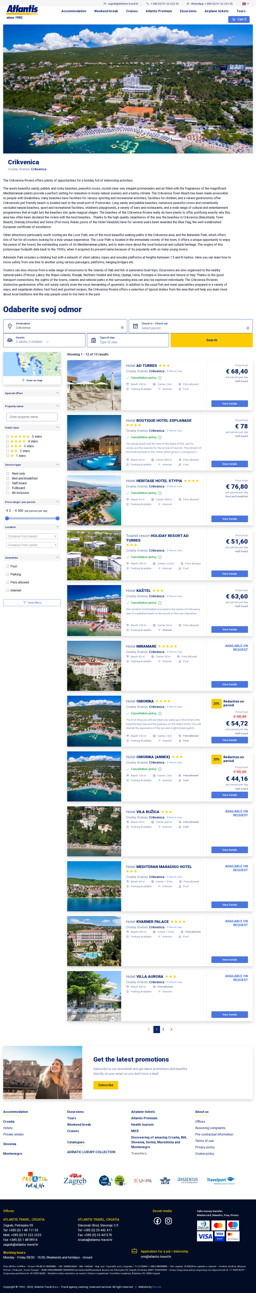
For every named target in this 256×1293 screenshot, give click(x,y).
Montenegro (12, 1154)
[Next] (171, 1029)
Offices (200, 1121)
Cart (241, 19)
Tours (241, 11)
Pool (13, 566)
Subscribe (105, 1085)
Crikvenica (23, 328)
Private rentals (13, 1134)
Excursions (188, 11)
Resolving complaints (210, 1128)
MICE (135, 1131)
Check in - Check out (155, 323)
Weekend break (106, 11)
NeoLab (156, 1286)
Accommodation (73, 11)
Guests (20, 337)
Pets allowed (19, 582)
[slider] (7, 518)
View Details (229, 403)
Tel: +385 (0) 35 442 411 (95, 1230)
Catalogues (76, 1142)
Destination (23, 323)
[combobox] (134, 342)
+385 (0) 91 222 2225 (26, 1235)
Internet (15, 590)
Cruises (132, 11)
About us (202, 1112)
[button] (245, 4)
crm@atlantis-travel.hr (156, 1257)
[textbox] (134, 342)
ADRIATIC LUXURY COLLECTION (91, 1152)
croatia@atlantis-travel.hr (95, 1240)
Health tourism (142, 1124)
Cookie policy (204, 1154)
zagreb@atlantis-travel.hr (20, 1245)
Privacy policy (205, 1147)
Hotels (8, 1128)
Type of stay (107, 337)
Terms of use (204, 1141)
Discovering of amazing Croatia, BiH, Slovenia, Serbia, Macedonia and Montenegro (159, 1142)
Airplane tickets (217, 11)
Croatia (8, 1121)
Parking (15, 574)
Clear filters (34, 602)
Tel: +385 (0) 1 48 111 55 (20, 1230)
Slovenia (9, 1144)
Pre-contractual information (214, 1134)
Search (211, 340)
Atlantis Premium (159, 11)
